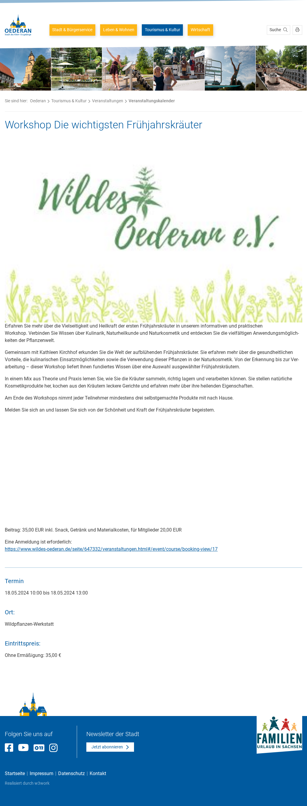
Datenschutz (71, 773)
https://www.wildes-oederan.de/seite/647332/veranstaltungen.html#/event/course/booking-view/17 (111, 549)
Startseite (15, 773)
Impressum (41, 773)
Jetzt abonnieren (107, 747)
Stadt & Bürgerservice (72, 29)
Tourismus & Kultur (162, 29)
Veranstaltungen (107, 100)
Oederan (38, 100)
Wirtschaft (200, 29)
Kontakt (98, 773)
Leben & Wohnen (118, 29)
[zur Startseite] (18, 25)
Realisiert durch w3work (27, 783)
